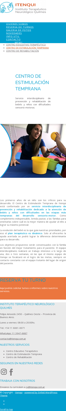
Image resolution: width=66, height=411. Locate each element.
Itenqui (18, 392)
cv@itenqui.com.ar (35, 387)
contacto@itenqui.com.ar (13, 338)
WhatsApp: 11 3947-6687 (13, 333)
